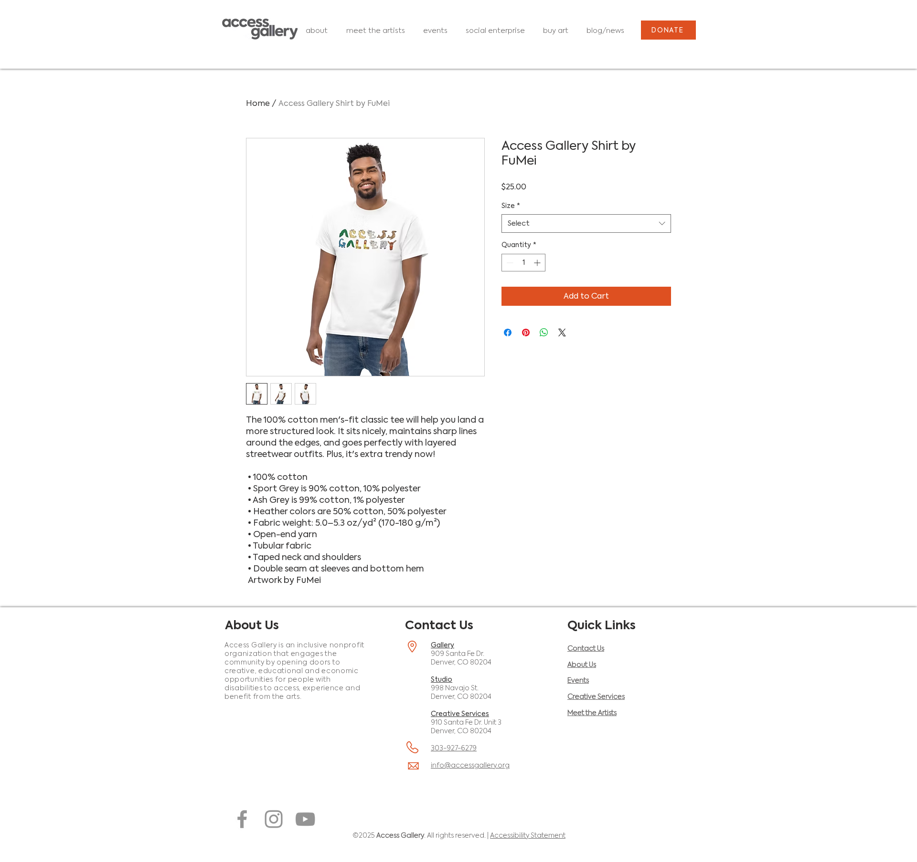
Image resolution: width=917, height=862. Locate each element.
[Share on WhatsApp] (544, 332)
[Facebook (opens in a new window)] (242, 819)
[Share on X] (562, 332)
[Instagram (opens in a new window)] (274, 819)
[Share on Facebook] (507, 332)
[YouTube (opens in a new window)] (305, 819)
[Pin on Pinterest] (526, 332)
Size (510, 205)
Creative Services (460, 713)
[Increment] (538, 262)
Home (258, 103)
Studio (441, 679)
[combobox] (586, 223)
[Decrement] (509, 262)
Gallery (442, 645)
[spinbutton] (523, 262)
